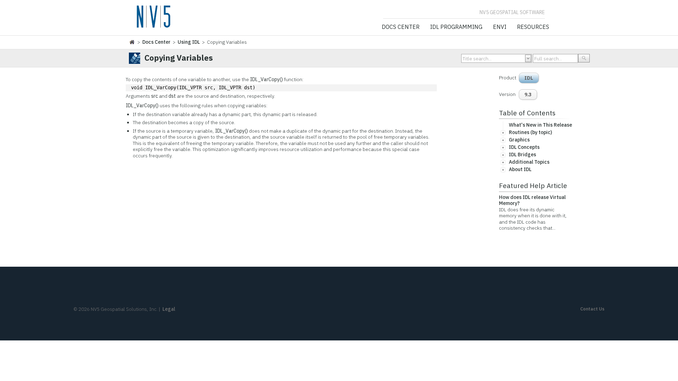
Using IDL (189, 42)
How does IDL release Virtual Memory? (532, 200)
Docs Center (401, 27)
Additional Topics (529, 162)
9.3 (527, 94)
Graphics (519, 140)
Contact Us (592, 309)
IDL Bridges (522, 154)
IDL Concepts (524, 147)
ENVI (499, 27)
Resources (533, 27)
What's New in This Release (540, 125)
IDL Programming (456, 27)
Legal (168, 309)
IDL (528, 78)
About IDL (520, 169)
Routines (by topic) (530, 132)
